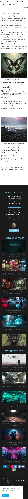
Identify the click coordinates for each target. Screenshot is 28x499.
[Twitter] (15, 466)
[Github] (8, 466)
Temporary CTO (16, 212)
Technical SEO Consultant (15, 198)
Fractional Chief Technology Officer (14, 214)
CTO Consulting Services (14, 207)
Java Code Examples (7, 157)
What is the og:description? (14, 348)
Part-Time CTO (18, 216)
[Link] (19, 466)
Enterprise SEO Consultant (14, 196)
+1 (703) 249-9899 (20, 480)
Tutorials (11, 95)
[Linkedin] (5, 466)
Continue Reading (7, 111)
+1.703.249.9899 (14, 234)
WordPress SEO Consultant (14, 201)
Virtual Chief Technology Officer (12, 217)
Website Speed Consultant (14, 200)
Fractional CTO (10, 216)
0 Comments (5, 97)
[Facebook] (23, 466)
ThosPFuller (5, 90)
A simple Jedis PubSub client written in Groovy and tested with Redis (12, 85)
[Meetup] (12, 466)
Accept (5, 495)
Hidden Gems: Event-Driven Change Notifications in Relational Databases (12, 150)
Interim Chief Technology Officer (12, 210)
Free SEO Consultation (14, 203)
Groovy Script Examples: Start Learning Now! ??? (13, 91)
